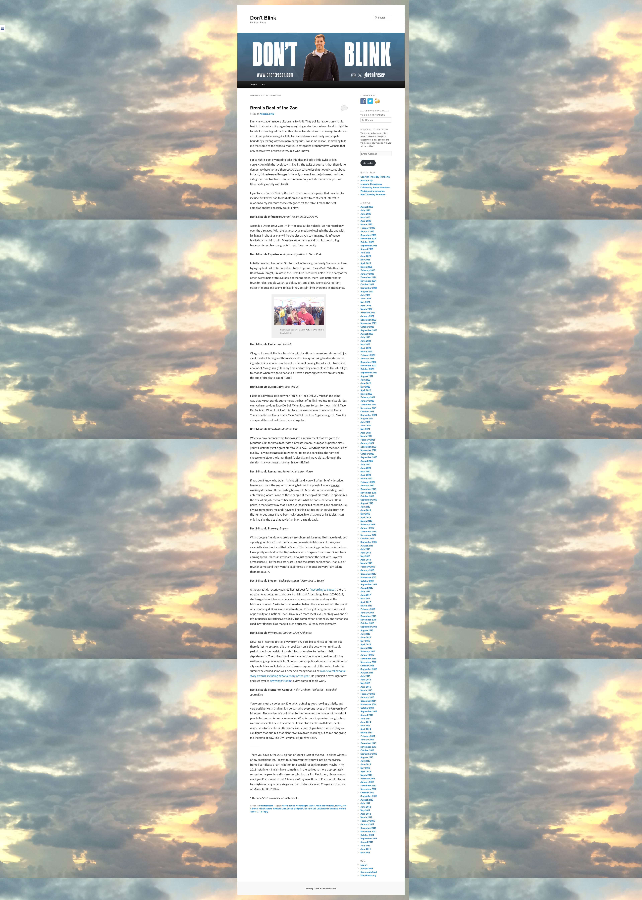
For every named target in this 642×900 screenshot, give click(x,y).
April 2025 (365, 263)
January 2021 (367, 443)
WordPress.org (368, 875)
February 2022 (367, 397)
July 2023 (365, 337)
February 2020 (367, 481)
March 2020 (366, 478)
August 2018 (366, 545)
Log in (363, 864)
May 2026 (365, 217)
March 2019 (366, 520)
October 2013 (367, 750)
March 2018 (366, 563)
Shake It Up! (366, 180)
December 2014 (368, 700)
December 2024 (368, 277)
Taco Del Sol (310, 808)
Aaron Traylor (288, 805)
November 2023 (368, 323)
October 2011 (367, 835)
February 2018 (367, 566)
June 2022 (365, 383)
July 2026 (365, 210)
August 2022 (366, 376)
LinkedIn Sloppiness (371, 183)
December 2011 (368, 827)
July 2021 (365, 422)
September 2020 (368, 457)
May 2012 (365, 810)
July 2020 (365, 464)
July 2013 (365, 760)
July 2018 (365, 549)
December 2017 (368, 573)
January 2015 (367, 697)
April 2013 (365, 771)
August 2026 (366, 206)
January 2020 (367, 485)
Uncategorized (266, 805)
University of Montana (327, 808)
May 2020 (365, 471)
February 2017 (367, 609)
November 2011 (368, 831)
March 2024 (366, 309)
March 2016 (366, 647)
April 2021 (365, 432)
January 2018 (367, 570)
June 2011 (365, 849)
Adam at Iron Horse (325, 805)
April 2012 (365, 813)
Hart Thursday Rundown (373, 194)
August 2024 (366, 291)
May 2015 (365, 683)
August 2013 (366, 757)
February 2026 (367, 227)
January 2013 (367, 782)
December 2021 (368, 404)
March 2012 (366, 817)
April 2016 (365, 644)
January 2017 (367, 612)
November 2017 (368, 577)
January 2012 (367, 824)
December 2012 (368, 785)
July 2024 (365, 295)
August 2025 (366, 249)
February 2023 (367, 355)
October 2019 (367, 496)
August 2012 (366, 799)
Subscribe (368, 163)
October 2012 (367, 792)
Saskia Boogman (295, 808)
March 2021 (366, 436)
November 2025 (368, 238)
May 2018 (365, 556)
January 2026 (367, 231)
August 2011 (366, 842)
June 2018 (365, 552)
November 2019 (368, 492)
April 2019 (365, 517)
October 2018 (367, 538)
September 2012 (368, 796)
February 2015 (367, 693)
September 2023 (368, 330)
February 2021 (367, 439)
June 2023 (365, 340)
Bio (263, 84)
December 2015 (368, 658)
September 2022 (368, 372)
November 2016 (368, 619)
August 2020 (366, 460)
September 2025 (368, 245)
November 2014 (368, 704)
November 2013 (368, 746)
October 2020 (367, 453)
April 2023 (365, 348)
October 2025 (367, 242)
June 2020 (365, 467)
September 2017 (368, 584)
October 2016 (367, 623)
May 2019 (365, 513)
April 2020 (365, 474)
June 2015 (365, 679)
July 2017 (365, 591)
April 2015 (365, 686)
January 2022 (367, 400)
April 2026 (365, 220)
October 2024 (367, 284)
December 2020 (368, 446)
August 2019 (366, 503)
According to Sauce (305, 805)
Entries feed (366, 868)
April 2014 (365, 729)
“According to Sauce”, (323, 589)
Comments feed (368, 871)
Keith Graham (265, 808)
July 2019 (365, 506)
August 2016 (366, 630)
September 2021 (368, 415)
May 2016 (365, 640)
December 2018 (368, 531)
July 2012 (365, 803)
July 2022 (365, 379)
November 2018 (368, 534)
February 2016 (367, 651)
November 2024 (368, 280)
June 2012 (365, 806)
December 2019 (368, 489)
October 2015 (367, 665)
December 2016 (368, 616)
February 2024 (367, 312)
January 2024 (367, 316)
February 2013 (367, 778)
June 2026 (365, 213)
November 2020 (368, 450)
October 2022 (367, 369)
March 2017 (366, 605)
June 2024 (365, 298)
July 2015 (365, 676)
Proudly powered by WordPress (321, 888)
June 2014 (365, 722)
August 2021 (366, 418)
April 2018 (365, 559)
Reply (264, 811)
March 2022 (366, 393)
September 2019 (368, 499)
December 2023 (368, 319)
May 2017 (365, 598)
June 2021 (365, 425)
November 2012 (368, 789)
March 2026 (366, 224)
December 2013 (368, 743)
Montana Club (279, 808)
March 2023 (366, 351)
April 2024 (365, 305)
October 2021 (367, 411)
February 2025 (367, 270)
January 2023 (367, 358)
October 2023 (367, 326)
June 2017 (365, 594)
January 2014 (367, 739)
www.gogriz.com (280, 681)
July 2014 (365, 718)
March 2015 (366, 690)
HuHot (338, 805)
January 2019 (367, 527)
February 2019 (367, 524)
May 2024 (365, 302)
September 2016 (368, 626)
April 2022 (365, 390)
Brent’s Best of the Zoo (274, 108)
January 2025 (367, 273)
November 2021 (368, 407)
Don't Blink (263, 17)
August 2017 (366, 587)
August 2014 (366, 715)
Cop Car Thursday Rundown (375, 176)
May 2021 (365, 429)
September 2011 (368, 838)
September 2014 (368, 711)
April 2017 (365, 602)
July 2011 (365, 845)
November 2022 (368, 365)
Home (254, 84)
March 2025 (366, 266)
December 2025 (368, 235)
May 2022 (365, 386)
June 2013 (365, 764)
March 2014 (366, 732)
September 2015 (368, 669)
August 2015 (366, 672)
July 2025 (365, 252)
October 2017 (367, 580)
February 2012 (367, 820)
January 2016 (367, 654)
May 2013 (365, 767)
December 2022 (368, 362)
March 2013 (366, 775)
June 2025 (365, 256)
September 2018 (368, 541)
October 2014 (367, 707)
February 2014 (367, 736)
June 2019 (365, 510)
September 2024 (368, 287)
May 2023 (365, 344)
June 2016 (365, 637)
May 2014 (365, 725)
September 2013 (368, 753)
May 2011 (365, 852)
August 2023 (366, 333)
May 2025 (365, 259)
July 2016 (365, 633)
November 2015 (368, 662)
